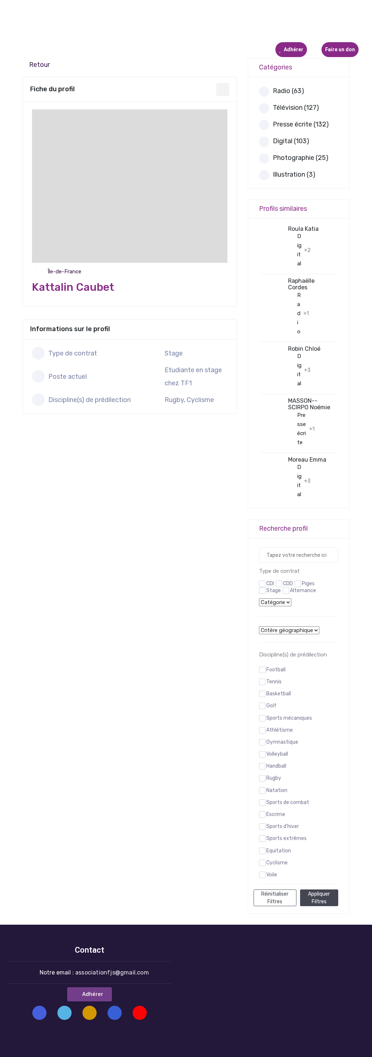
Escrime (275, 814)
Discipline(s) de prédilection (293, 654)
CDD (288, 583)
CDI (270, 583)
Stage (273, 590)
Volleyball (277, 754)
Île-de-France (64, 271)
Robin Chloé (304, 348)
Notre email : (94, 972)
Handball (276, 766)
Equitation (278, 851)
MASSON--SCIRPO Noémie (309, 404)
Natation (276, 790)
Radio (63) (288, 91)
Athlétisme (279, 730)
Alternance (303, 590)
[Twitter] (64, 1013)
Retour (39, 65)
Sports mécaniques (289, 718)
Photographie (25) (300, 158)
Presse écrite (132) (301, 124)
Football (276, 670)
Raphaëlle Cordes (301, 284)
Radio (299, 313)
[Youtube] (140, 1013)
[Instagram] (89, 1013)
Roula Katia (303, 228)
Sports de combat (287, 802)
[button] (89, 994)
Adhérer (293, 49)
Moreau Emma (307, 459)
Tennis (274, 682)
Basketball (278, 694)
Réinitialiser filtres (274, 898)
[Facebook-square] (39, 1013)
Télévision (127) (296, 108)
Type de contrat (279, 571)
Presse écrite (301, 429)
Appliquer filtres (319, 898)
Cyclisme (277, 863)
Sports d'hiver (282, 826)
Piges (308, 583)
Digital (299, 250)
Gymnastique (282, 742)
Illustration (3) (294, 174)
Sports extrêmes (286, 838)
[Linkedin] (115, 1013)
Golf (271, 706)
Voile (271, 875)
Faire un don (340, 49)
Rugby (273, 778)
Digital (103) (291, 141)
